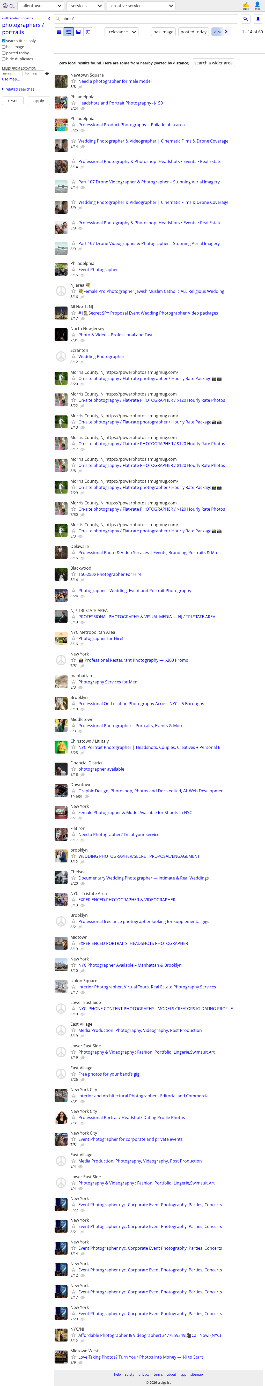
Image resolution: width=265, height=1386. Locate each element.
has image (15, 46)
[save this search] (258, 19)
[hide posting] (81, 87)
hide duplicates (19, 58)
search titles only (21, 40)
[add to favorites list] (73, 81)
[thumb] (68, 31)
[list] (59, 31)
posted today (17, 52)
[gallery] (78, 31)
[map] (88, 31)
